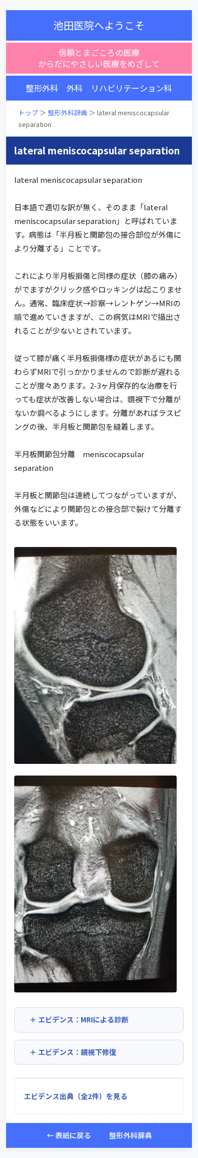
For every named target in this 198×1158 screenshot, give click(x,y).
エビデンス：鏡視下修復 (77, 1052)
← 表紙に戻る (69, 1135)
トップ (28, 112)
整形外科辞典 (67, 112)
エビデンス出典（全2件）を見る (75, 1096)
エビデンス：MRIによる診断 (83, 1019)
